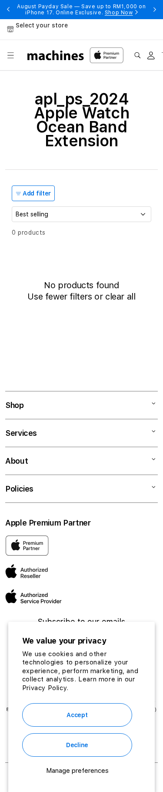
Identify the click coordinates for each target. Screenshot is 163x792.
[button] (10, 55)
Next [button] (154, 9)
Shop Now (119, 13)
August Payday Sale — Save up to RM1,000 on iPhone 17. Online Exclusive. (81, 9)
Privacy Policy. (45, 688)
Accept (77, 714)
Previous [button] (8, 9)
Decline (77, 744)
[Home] (55, 55)
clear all (120, 296)
